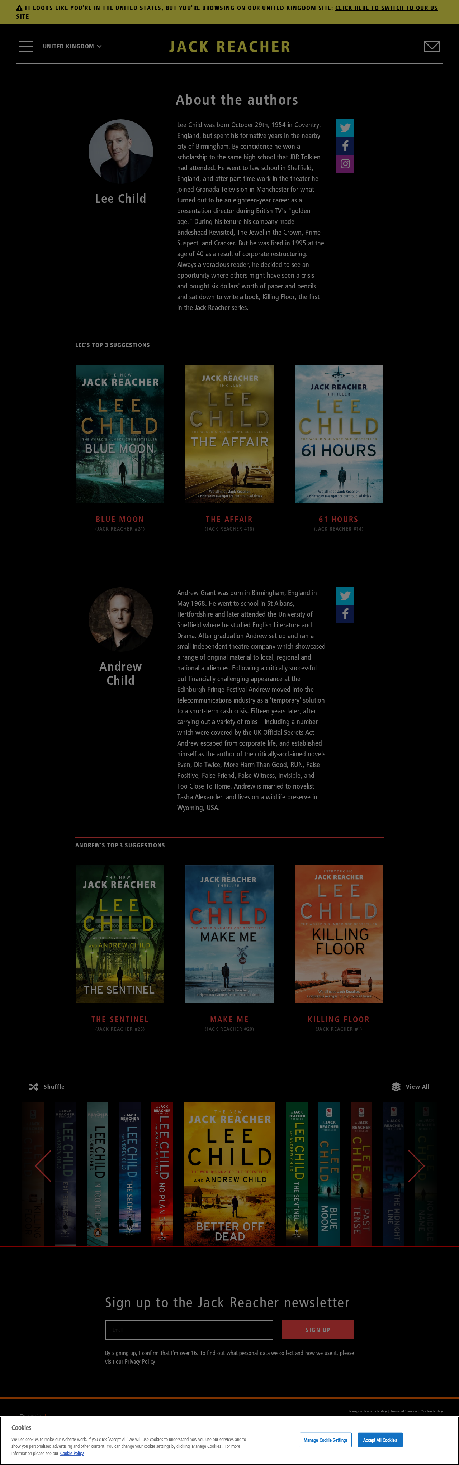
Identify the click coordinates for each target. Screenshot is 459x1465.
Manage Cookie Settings (326, 1439)
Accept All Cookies (380, 1439)
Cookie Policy (72, 1453)
